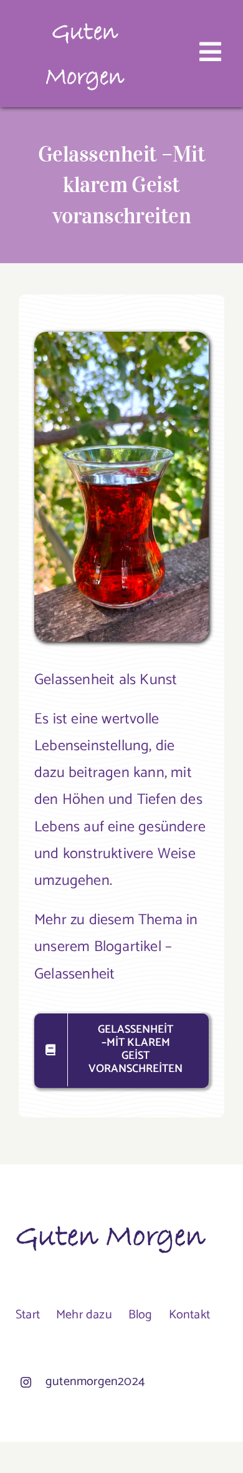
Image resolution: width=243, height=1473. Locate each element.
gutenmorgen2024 (95, 1381)
